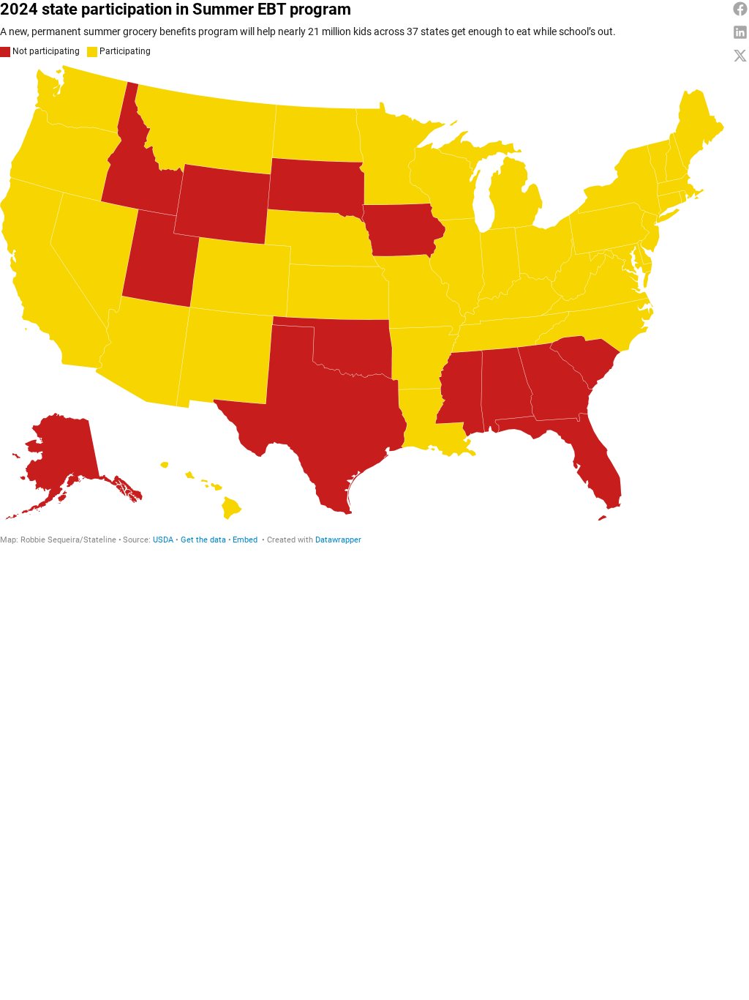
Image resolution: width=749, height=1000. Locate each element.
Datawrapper (338, 540)
